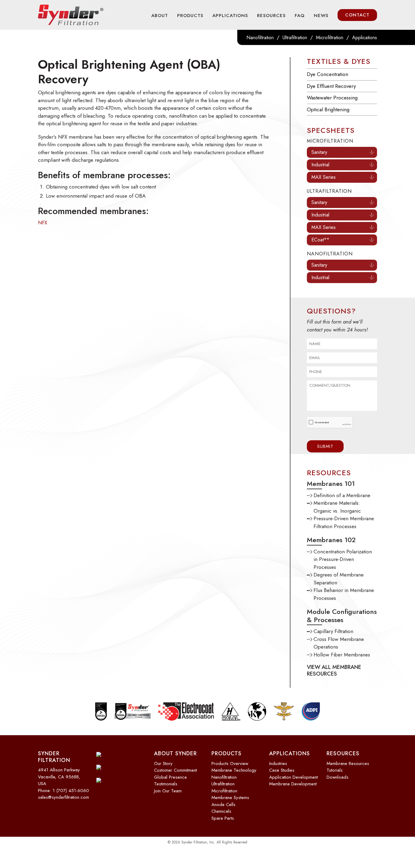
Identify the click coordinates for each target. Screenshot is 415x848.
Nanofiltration (260, 37)
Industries (278, 763)
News (321, 15)
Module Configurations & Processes (342, 615)
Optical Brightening (328, 109)
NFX (42, 222)
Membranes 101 (331, 483)
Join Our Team (168, 790)
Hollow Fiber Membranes (342, 654)
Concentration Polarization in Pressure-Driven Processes (343, 559)
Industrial (320, 164)
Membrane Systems (230, 797)
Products (190, 15)
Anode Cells (223, 804)
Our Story (163, 763)
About (159, 15)
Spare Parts (222, 818)
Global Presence (170, 777)
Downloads (337, 777)
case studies (281, 770)
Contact (357, 15)
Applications (230, 15)
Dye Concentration (327, 74)
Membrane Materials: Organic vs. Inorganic (337, 506)
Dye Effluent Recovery (331, 86)
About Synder (175, 753)
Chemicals (221, 811)
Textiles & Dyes (338, 61)
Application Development (293, 777)
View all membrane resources (334, 670)
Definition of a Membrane (342, 495)
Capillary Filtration (333, 631)
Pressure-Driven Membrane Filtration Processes (344, 522)
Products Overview (229, 763)
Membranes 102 (331, 540)
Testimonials (165, 784)
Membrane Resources (348, 763)
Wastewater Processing (332, 97)
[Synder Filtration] (70, 15)
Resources (271, 15)
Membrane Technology (233, 770)
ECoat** (320, 239)
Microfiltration (329, 37)
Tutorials (335, 770)
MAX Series (323, 177)
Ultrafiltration (295, 37)
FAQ (300, 15)
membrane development (293, 784)
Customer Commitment (175, 770)
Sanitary (319, 152)
